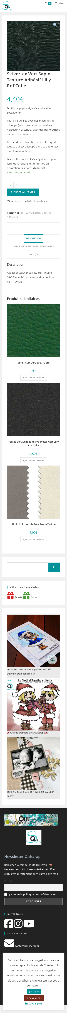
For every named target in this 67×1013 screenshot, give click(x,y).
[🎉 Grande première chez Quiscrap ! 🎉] (33, 704)
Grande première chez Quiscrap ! (27, 732)
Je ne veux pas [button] (33, 997)
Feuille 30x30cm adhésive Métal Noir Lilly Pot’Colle (33, 443)
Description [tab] (33, 238)
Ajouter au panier (23, 192)
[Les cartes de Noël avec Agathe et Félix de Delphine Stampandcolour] (33, 641)
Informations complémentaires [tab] (34, 246)
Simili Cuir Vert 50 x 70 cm (33, 362)
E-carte (18, 597)
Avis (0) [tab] (33, 254)
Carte (33, 597)
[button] (27, 201)
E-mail (8, 881)
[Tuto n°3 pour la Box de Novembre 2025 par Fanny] (33, 763)
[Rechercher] (54, 567)
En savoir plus (33, 1003)
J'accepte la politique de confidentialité (32, 894)
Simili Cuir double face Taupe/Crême (34, 524)
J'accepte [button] (34, 991)
